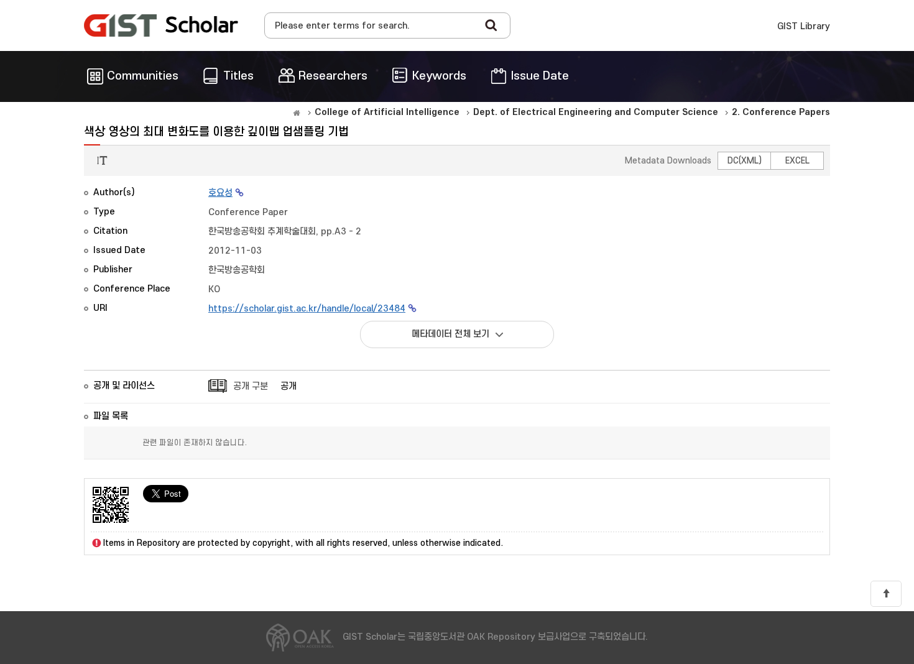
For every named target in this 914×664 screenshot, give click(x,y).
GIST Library (803, 26)
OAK (161, 25)
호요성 (220, 193)
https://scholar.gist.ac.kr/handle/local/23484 (306, 308)
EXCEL (797, 160)
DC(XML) (744, 160)
